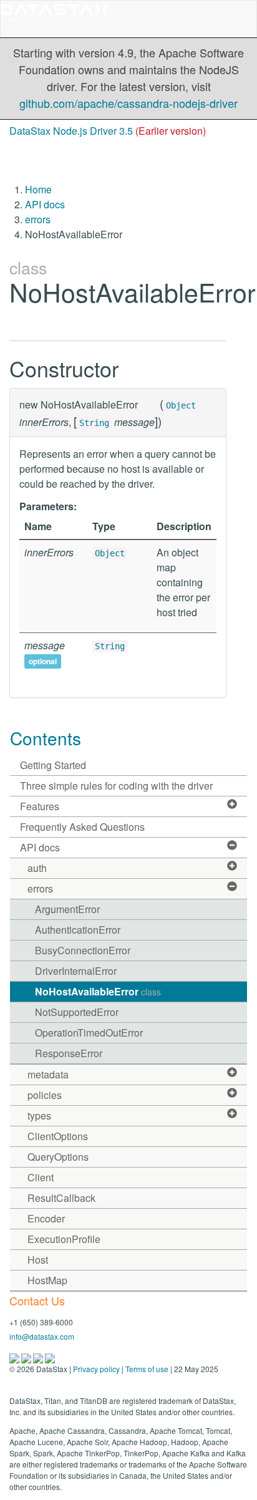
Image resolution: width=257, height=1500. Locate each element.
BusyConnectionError (82, 950)
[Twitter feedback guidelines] (39, 1357)
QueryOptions (58, 1156)
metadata (48, 1074)
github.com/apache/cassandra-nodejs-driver (128, 103)
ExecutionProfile (63, 1239)
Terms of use (146, 1368)
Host (37, 1259)
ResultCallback (61, 1198)
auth (37, 868)
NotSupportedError (77, 1012)
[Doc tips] (27, 1357)
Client (40, 1177)
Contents (45, 737)
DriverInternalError (76, 971)
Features (39, 806)
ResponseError (68, 1053)
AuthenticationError (77, 929)
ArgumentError (67, 909)
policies (44, 1095)
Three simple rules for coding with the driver (116, 785)
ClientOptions (57, 1136)
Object (181, 405)
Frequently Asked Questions (82, 827)
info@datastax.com (41, 1336)
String (94, 423)
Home (38, 189)
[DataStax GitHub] (50, 1357)
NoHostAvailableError (98, 991)
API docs (45, 204)
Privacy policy (96, 1368)
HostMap (47, 1280)
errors (38, 219)
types (39, 1115)
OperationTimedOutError (89, 1032)
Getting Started (53, 765)
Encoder (46, 1218)
